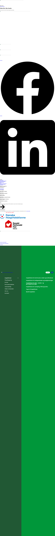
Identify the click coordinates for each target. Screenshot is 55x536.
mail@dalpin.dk (2, 188)
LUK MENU (47, 272)
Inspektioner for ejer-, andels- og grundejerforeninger (35, 283)
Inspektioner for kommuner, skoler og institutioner (39, 278)
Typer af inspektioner (31, 289)
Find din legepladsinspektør (3, 183)
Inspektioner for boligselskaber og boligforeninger (39, 280)
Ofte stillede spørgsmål (2, 184)
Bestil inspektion (30, 292)
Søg (2, 5)
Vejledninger (1, 244)
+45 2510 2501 (2, 189)
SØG (52, 272)
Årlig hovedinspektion (2, 181)
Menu (0, 5)
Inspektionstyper (2, 182)
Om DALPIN (1, 180)
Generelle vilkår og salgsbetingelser (4, 243)
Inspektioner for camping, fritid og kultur (37, 286)
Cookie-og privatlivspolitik (3, 242)
